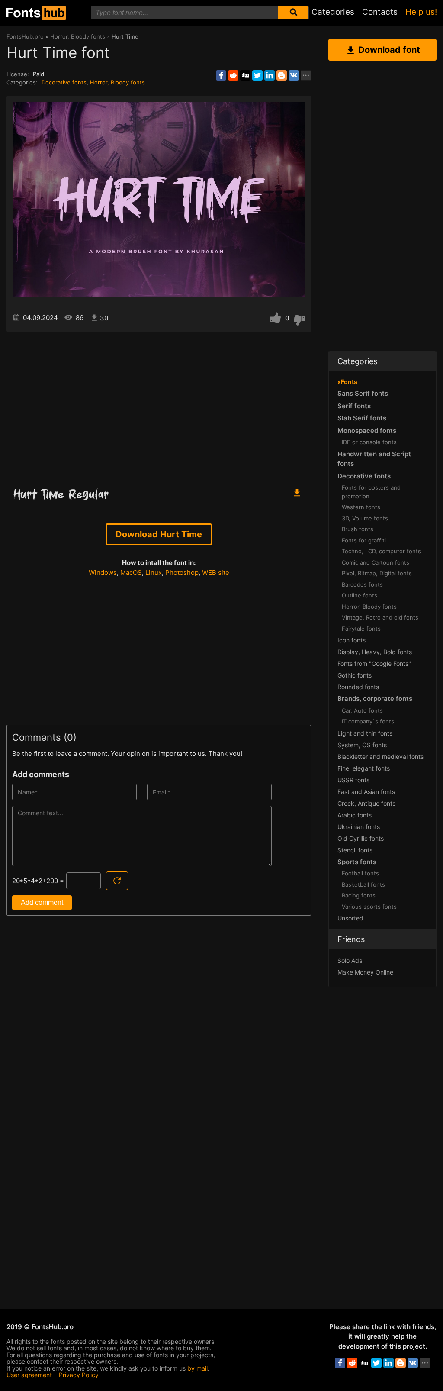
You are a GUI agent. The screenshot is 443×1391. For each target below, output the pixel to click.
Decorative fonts (64, 82)
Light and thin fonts (364, 733)
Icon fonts (351, 640)
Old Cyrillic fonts (360, 838)
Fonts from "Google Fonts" (374, 663)
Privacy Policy (79, 1374)
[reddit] (233, 75)
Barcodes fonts (362, 584)
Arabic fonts (354, 815)
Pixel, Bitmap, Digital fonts (377, 573)
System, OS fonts (362, 745)
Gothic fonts (354, 675)
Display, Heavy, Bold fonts (374, 651)
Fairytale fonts (361, 628)
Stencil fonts (354, 850)
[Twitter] (257, 75)
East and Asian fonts (366, 791)
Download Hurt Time (159, 534)
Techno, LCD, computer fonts (381, 551)
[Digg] (245, 75)
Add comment (42, 902)
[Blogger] (281, 75)
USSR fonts (353, 780)
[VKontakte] (294, 75)
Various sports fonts (369, 906)
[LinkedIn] (269, 75)
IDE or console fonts (369, 442)
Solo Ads (349, 960)
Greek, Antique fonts (366, 803)
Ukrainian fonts (358, 826)
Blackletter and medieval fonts (380, 756)
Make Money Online (365, 972)
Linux (153, 572)
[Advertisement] (158, 405)
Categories (332, 12)
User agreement (29, 1374)
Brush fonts (357, 529)
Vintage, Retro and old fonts (380, 617)
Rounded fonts (358, 687)
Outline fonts (359, 595)
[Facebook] (221, 75)
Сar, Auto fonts (362, 710)
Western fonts (361, 506)
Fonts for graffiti (364, 540)
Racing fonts (359, 895)
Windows (103, 572)
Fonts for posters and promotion (371, 492)
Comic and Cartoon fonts (375, 562)
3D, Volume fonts (365, 518)
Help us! (421, 12)
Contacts (380, 12)
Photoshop (182, 572)
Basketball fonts (363, 884)
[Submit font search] (293, 12)
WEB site (215, 572)
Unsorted (350, 918)
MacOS (131, 572)
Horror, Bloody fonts (117, 82)
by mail (197, 1368)
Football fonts (360, 873)
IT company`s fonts (368, 721)
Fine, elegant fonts (363, 768)
